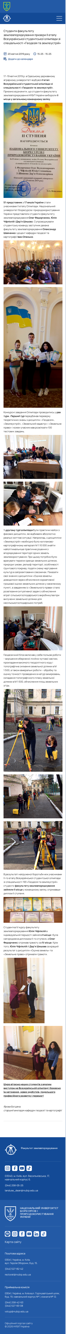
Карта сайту (13, 1241)
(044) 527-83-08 (14, 1305)
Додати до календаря (20, 58)
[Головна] (6, 6)
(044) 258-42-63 (14, 1302)
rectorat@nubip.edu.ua (18, 1274)
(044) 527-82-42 (14, 1268)
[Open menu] (59, 18)
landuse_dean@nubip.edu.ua (21, 1190)
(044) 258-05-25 (14, 1185)
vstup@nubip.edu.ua (16, 1311)
